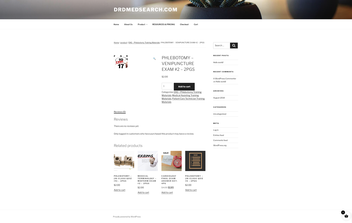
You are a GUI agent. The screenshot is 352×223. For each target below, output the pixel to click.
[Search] (234, 45)
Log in (215, 130)
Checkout (184, 24)
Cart (196, 24)
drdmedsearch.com (146, 10)
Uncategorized (219, 114)
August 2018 (219, 98)
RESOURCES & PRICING (163, 24)
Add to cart (184, 86)
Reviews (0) (120, 112)
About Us (128, 24)
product (123, 42)
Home (116, 24)
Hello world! (218, 62)
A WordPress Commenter (224, 78)
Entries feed (218, 135)
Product (141, 24)
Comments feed (220, 140)
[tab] (120, 112)
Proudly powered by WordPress (127, 216)
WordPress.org (219, 145)
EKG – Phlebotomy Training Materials (144, 42)
